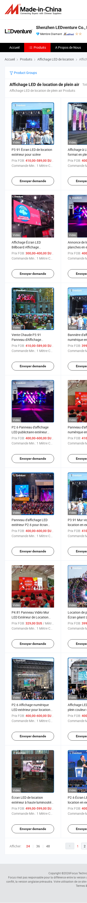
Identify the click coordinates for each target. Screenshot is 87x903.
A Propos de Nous (68, 47)
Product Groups (25, 72)
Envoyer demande (33, 181)
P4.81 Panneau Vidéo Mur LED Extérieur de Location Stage (30, 617)
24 (28, 846)
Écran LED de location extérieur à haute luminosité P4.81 (31, 802)
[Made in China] (34, 9)
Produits (40, 47)
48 (48, 846)
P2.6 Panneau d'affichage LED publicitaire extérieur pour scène (30, 432)
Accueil (14, 47)
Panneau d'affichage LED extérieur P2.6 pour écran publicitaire (30, 525)
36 (38, 846)
